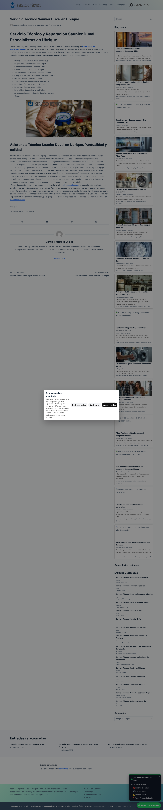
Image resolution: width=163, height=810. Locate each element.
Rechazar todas (79, 405)
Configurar (94, 405)
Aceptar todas (109, 405)
